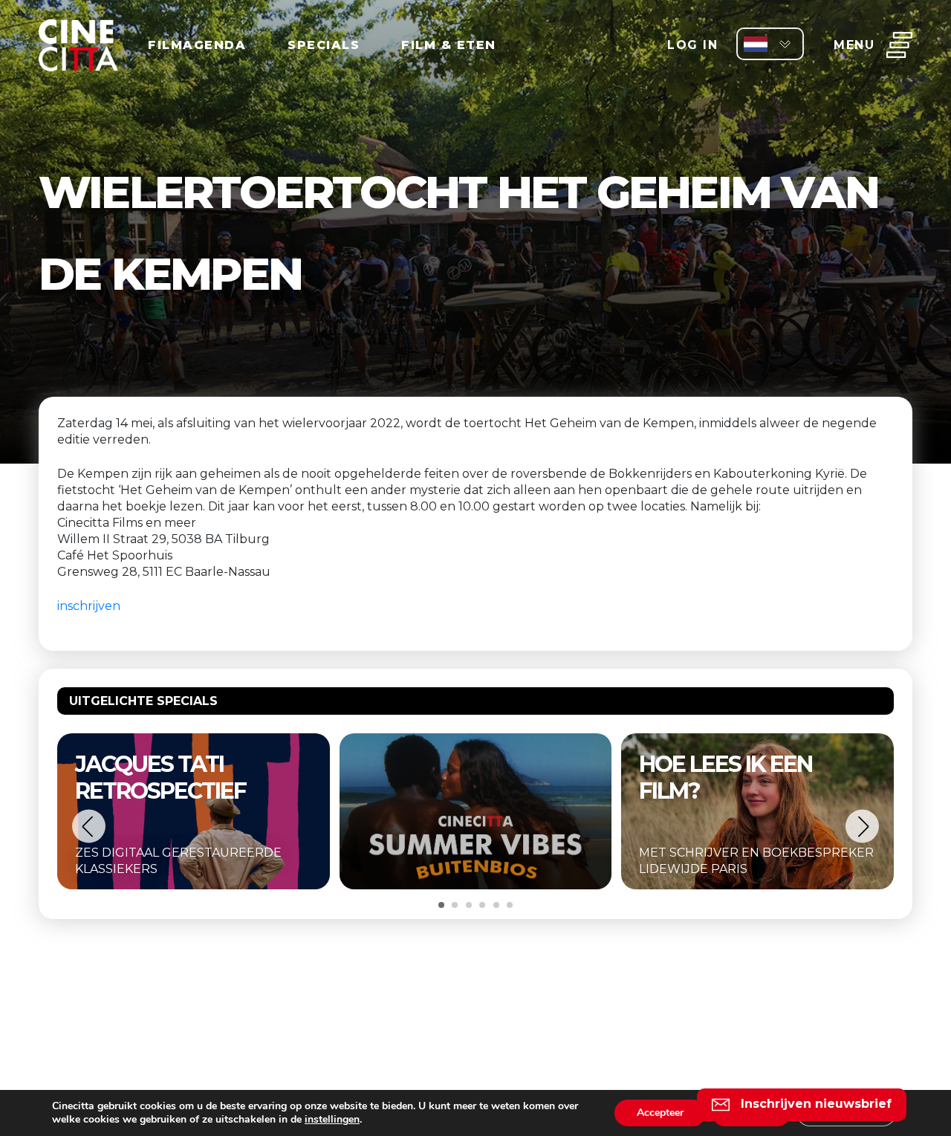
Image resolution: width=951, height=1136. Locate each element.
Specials (324, 45)
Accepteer (660, 1113)
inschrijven (88, 606)
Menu (854, 45)
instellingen (332, 1119)
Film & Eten (448, 45)
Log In (692, 45)
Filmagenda (197, 45)
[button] (89, 826)
